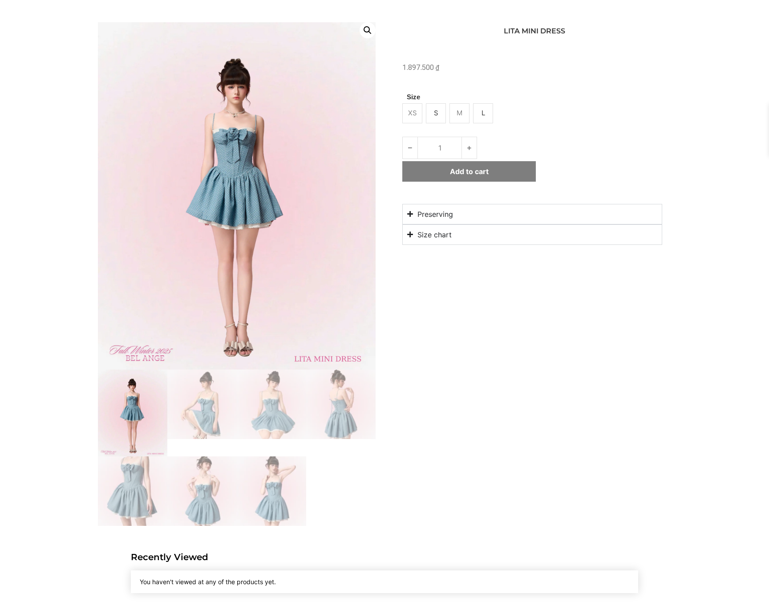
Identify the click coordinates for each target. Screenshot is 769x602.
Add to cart (469, 171)
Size (413, 97)
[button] (368, 30)
